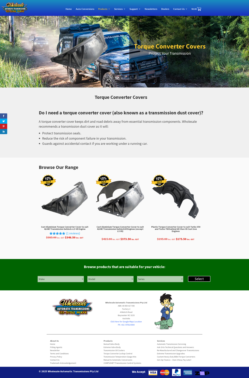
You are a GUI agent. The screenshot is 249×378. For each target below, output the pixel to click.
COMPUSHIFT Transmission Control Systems (122, 363)
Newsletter (55, 350)
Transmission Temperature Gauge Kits (120, 356)
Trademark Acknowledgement (63, 363)
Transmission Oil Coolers (114, 350)
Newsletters (151, 9)
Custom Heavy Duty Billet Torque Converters (176, 356)
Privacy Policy (56, 356)
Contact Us (179, 9)
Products (102, 9)
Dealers (165, 9)
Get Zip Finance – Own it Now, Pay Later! (174, 360)
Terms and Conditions (59, 353)
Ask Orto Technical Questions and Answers (175, 347)
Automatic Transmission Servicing (171, 344)
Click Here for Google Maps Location (126, 321)
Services (118, 9)
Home (69, 9)
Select (199, 279)
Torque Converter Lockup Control (118, 353)
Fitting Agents (56, 347)
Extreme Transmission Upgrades (171, 353)
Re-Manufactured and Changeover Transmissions (178, 350)
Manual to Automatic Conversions (118, 360)
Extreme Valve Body (112, 347)
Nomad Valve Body (112, 344)
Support (134, 9)
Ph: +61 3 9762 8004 (126, 324)
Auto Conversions (85, 9)
